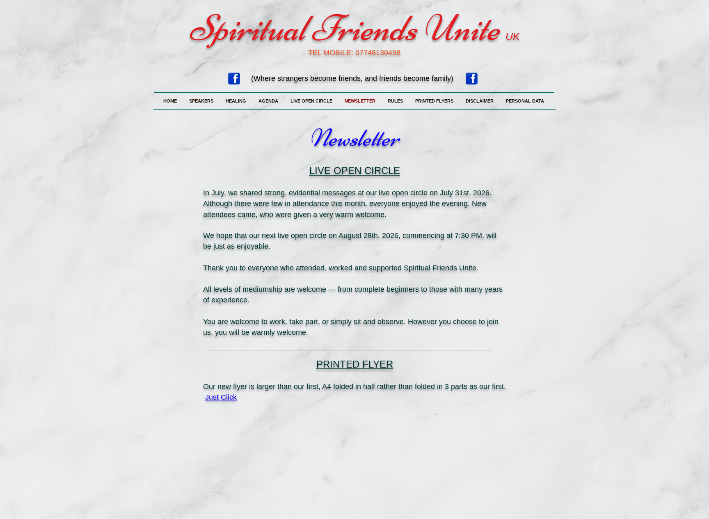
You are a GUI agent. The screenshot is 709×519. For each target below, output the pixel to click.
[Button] (235, 398)
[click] (472, 78)
